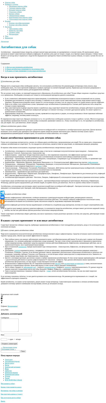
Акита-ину (9, 359)
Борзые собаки (14, 14)
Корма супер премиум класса (11, 387)
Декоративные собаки (17, 15)
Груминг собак (14, 32)
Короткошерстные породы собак (20, 17)
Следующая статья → (8, 349)
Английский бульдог (12, 361)
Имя (2, 335)
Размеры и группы (11, 4)
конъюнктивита (50, 267)
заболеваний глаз (30, 267)
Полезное (8, 27)
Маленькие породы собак (18, 6)
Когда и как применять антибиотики (19, 67)
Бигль (7, 365)
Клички (7, 21)
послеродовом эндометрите (74, 263)
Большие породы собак (17, 10)
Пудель (7, 376)
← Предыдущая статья (9, 347)
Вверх (3, 401)
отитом (17, 250)
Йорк (7, 369)
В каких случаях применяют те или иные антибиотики (25, 71)
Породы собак (10, 2)
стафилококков (92, 162)
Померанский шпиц (12, 374)
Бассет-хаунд (9, 363)
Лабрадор (8, 371)
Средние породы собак (17, 8)
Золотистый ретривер (12, 367)
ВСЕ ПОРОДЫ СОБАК (13, 380)
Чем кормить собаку (8, 383)
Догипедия (5, 41)
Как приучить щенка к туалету (12, 394)
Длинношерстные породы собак (20, 19)
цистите (38, 166)
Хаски (7, 378)
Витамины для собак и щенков (12, 390)
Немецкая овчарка (11, 372)
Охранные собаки (15, 12)
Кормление (9, 38)
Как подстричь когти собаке (11, 398)
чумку (49, 271)
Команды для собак (16, 30)
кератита (68, 267)
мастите (58, 263)
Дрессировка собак (16, 29)
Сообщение (5, 318)
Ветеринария (13, 34)
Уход (6, 36)
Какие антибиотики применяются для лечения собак (24, 69)
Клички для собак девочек (18, 25)
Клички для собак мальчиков (19, 23)
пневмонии (22, 247)
